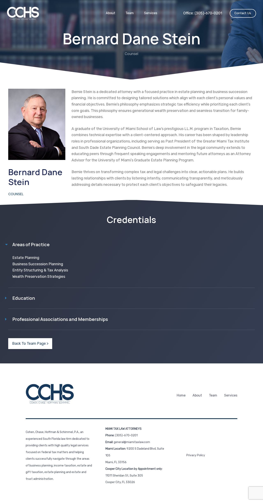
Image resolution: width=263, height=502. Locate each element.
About (110, 13)
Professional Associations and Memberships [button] (60, 319)
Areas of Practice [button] (31, 244)
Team (130, 13)
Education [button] (23, 298)
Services (150, 13)
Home (181, 395)
